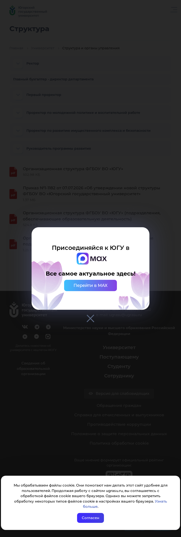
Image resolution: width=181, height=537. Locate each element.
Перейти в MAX (90, 285)
